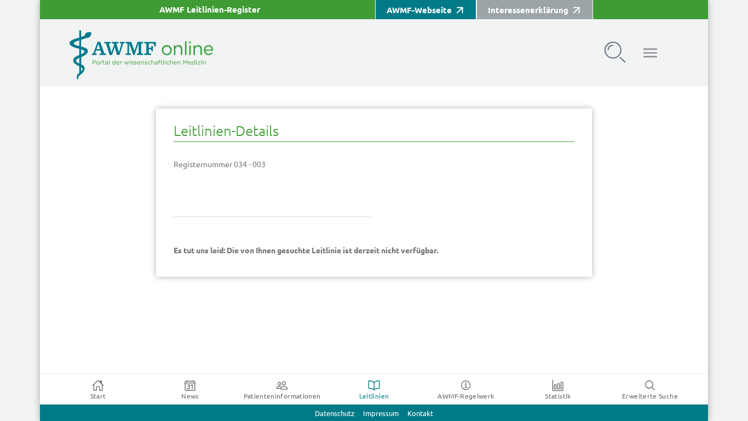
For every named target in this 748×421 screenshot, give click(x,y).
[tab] (98, 389)
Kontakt (420, 413)
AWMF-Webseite (419, 10)
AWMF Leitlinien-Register (209, 9)
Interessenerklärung (528, 10)
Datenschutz (334, 413)
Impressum (381, 413)
